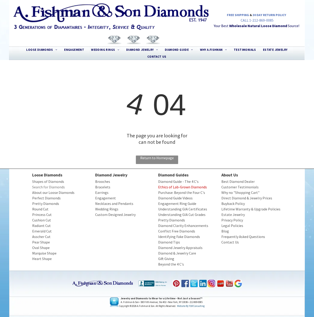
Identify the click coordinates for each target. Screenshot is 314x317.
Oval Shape (41, 247)
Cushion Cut (41, 220)
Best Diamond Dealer (238, 181)
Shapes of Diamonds (48, 181)
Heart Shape (42, 258)
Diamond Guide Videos (175, 198)
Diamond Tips (169, 242)
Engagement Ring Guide (177, 203)
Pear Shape (41, 242)
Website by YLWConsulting (191, 306)
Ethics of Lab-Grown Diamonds (182, 187)
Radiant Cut (41, 225)
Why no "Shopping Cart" (240, 192)
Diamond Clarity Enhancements (183, 225)
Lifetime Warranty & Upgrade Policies (250, 209)
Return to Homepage (157, 158)
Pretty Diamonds (45, 203)
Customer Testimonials (240, 187)
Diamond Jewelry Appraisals (180, 247)
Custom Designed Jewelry (115, 214)
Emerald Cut (42, 231)
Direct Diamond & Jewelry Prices (246, 198)
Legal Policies (232, 225)
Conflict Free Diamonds (176, 231)
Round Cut (40, 209)
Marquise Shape (44, 253)
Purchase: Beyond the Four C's (181, 192)
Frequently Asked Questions (243, 236)
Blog (225, 231)
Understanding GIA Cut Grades (182, 214)
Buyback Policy (233, 203)
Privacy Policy (232, 220)
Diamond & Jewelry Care (177, 253)
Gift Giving (166, 258)
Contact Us (230, 242)
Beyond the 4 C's (171, 264)
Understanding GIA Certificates (182, 209)
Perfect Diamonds (46, 198)
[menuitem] (42, 49)
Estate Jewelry (233, 214)
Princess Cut (42, 214)
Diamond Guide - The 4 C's (178, 181)
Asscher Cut (41, 236)
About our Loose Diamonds (53, 192)
